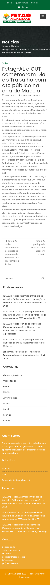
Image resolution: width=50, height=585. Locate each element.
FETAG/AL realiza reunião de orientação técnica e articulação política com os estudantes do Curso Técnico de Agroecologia (24, 528)
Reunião (7, 415)
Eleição (6, 386)
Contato (34, 3)
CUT (4, 474)
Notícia (5, 63)
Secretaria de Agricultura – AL (16, 480)
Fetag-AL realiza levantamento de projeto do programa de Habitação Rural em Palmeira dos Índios (13, 253)
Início (9, 3)
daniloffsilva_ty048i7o (30, 95)
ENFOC (6, 392)
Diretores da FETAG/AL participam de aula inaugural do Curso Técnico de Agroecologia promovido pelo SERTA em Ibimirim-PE (24, 315)
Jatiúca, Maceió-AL (11, 550)
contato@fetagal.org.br (13, 557)
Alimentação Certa (12, 375)
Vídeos (6, 420)
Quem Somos (21, 3)
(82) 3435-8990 (10, 563)
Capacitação (9, 380)
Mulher (6, 403)
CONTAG (6, 468)
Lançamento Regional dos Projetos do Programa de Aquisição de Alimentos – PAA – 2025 (25, 355)
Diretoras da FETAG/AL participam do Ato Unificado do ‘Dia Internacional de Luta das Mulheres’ (24, 343)
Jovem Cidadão (11, 398)
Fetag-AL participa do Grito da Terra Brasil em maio (38, 248)
